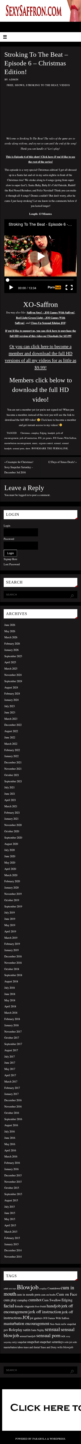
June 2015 (9, 1213)
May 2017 (9, 1069)
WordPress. (58, 1438)
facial (9, 1305)
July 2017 (9, 1056)
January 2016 (11, 1169)
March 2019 (10, 938)
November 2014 (13, 1256)
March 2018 (10, 1013)
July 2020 (9, 850)
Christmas (25, 432)
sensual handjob (28, 1336)
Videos (64, 85)
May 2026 (9, 631)
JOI (39, 437)
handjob (51, 432)
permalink (60, 448)
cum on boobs (48, 1294)
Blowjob (28, 1287)
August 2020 (11, 844)
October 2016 (11, 1113)
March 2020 (10, 875)
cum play (10, 1300)
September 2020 (13, 837)
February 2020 (12, 881)
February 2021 (12, 812)
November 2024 (13, 675)
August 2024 (11, 687)
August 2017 (11, 1050)
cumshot (34, 1299)
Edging (43, 432)
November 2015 (13, 1182)
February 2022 (12, 750)
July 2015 (9, 1207)
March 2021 (10, 806)
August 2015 (11, 1200)
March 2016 (10, 1156)
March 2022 (10, 744)
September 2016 (13, 1119)
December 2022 (13, 725)
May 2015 (9, 1219)
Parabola (39, 1438)
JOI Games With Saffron (64, 437)
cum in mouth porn (28, 1294)
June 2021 (9, 794)
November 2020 (13, 825)
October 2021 (11, 775)
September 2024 (13, 681)
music (35, 443)
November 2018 (13, 963)
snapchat (33, 1341)
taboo (20, 1347)
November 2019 (13, 894)
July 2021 (9, 787)
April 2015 (10, 1225)
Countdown (54, 1288)
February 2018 (12, 1019)
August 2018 (11, 981)
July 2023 (9, 706)
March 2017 (10, 1081)
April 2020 (10, 869)
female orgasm (24, 1306)
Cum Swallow (51, 1300)
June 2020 (9, 856)
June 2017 (9, 1062)
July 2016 (9, 1131)
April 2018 (10, 1006)
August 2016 (11, 1125)
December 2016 (13, 1100)
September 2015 (13, 1194)
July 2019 (9, 912)
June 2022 (9, 737)
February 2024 (12, 693)
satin (26, 1329)
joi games (47, 437)
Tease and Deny (48, 1347)
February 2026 (12, 643)
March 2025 (10, 668)
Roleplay (15, 1329)
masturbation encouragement (17, 443)
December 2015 (13, 1175)
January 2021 (11, 819)
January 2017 (11, 1094)
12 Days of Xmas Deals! (62, 462)
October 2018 (11, 969)
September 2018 (13, 975)
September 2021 (13, 781)
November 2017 (13, 1031)
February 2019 (12, 944)
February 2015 (12, 1238)
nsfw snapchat (68, 1324)
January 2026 (11, 650)
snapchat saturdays (52, 1342)
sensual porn (18, 448)
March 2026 (10, 637)
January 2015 (11, 1244)
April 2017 (10, 1075)
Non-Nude (55, 1324)
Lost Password (12, 564)
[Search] (72, 596)
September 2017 (13, 1044)
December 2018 (13, 956)
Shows (20, 85)
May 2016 (9, 1144)
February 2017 (12, 1088)
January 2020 (11, 887)
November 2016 (13, 1106)
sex (63, 1336)
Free (10, 85)
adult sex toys (10, 1288)
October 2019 (11, 900)
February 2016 (12, 1163)
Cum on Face (66, 1294)
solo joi (68, 1342)
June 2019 (9, 919)
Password (9, 539)
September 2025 (13, 656)
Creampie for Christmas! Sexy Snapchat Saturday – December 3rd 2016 (18, 467)
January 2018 (11, 1025)
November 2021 (13, 769)
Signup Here (10, 559)
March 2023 (10, 719)
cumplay (35, 432)
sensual (57, 443)
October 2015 (11, 1188)
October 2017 (11, 1037)
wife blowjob (65, 1347)
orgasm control (46, 443)
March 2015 (10, 1231)
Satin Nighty (37, 1330)
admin (14, 79)
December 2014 (13, 1250)
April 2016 (10, 1150)
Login (7, 525)
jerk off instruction (28, 437)
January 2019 (11, 950)
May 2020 (9, 862)
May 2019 (9, 925)
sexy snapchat (19, 1342)
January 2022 (11, 756)
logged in (24, 495)
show (27, 448)
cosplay (43, 1288)
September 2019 (13, 906)
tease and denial (32, 1347)
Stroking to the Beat (42, 85)
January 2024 (11, 700)
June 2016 (9, 1138)
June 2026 (9, 625)
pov (6, 1330)
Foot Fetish (40, 1306)
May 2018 (9, 1000)
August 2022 (11, 731)
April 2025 (10, 662)
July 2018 (9, 988)
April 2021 (10, 800)
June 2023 (9, 712)
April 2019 (10, 931)
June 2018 (9, 994)
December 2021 (13, 762)
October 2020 (11, 831)
